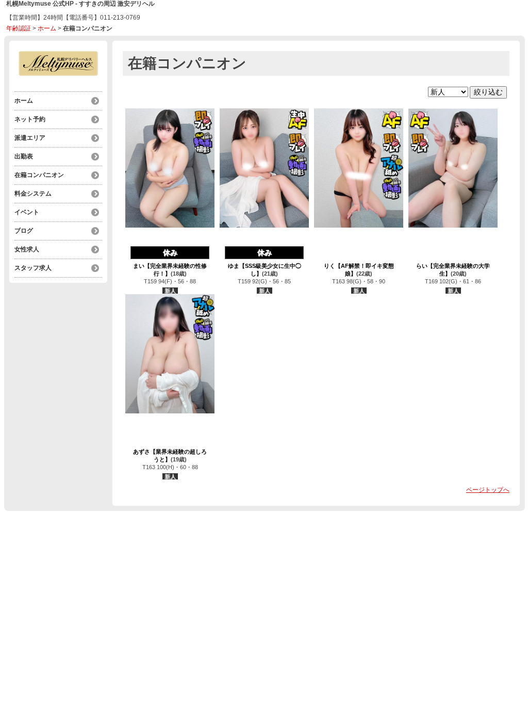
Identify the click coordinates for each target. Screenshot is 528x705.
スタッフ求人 (33, 267)
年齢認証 (18, 28)
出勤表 (23, 156)
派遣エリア (29, 137)
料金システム (33, 193)
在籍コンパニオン (39, 175)
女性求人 (26, 249)
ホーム (47, 28)
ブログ (23, 230)
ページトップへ (487, 489)
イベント (26, 212)
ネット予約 (29, 119)
